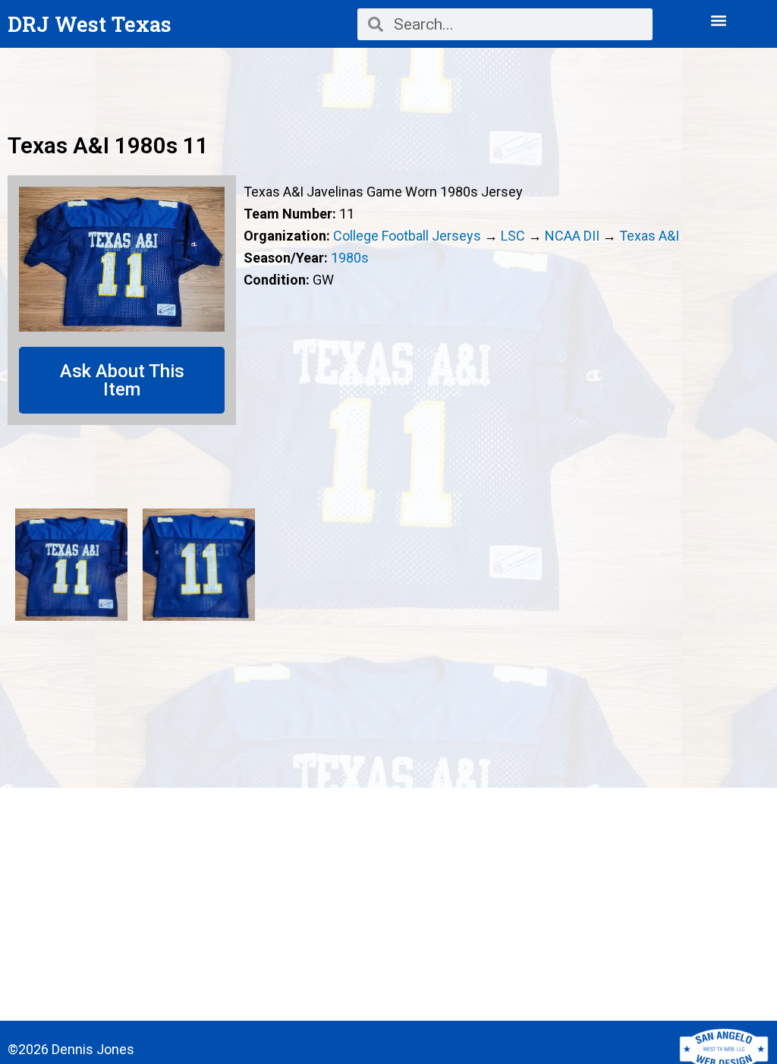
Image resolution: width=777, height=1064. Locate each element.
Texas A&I (649, 236)
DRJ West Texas (89, 24)
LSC (513, 236)
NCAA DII (572, 236)
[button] (718, 20)
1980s (350, 258)
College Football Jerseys (407, 236)
